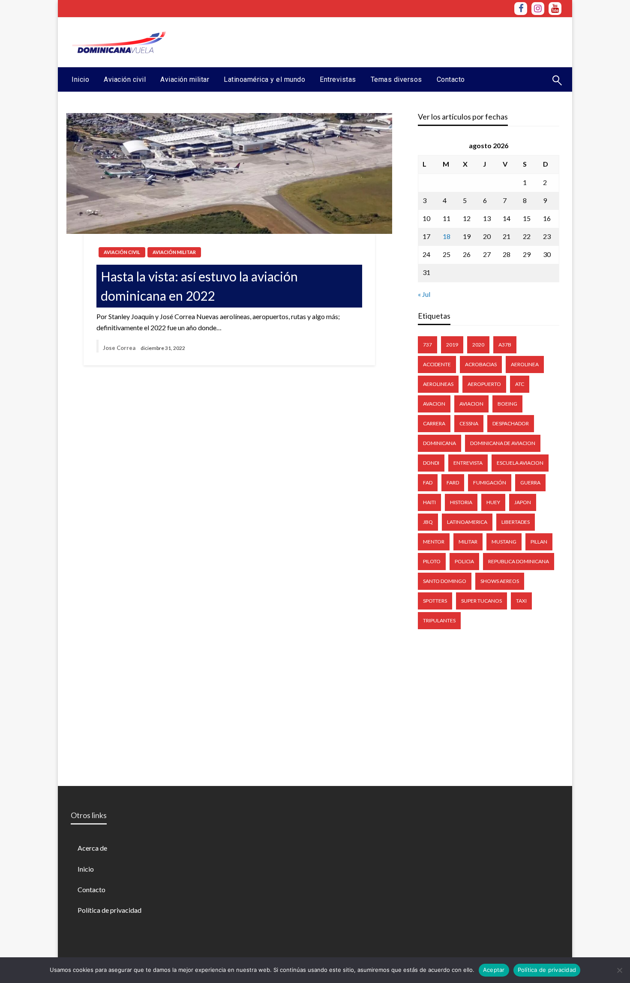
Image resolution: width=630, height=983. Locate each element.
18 (446, 236)
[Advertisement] (405, 41)
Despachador (510, 423)
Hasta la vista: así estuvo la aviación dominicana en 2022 (199, 286)
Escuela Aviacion (520, 463)
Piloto (432, 561)
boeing (507, 403)
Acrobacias (481, 364)
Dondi (431, 463)
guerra (530, 482)
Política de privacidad (109, 910)
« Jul (424, 294)
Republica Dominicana (518, 561)
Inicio (80, 79)
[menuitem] (80, 80)
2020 (478, 344)
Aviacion (471, 403)
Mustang (504, 541)
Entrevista (468, 463)
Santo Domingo (444, 581)
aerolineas (438, 384)
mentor (433, 541)
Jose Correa (119, 347)
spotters (435, 601)
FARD (453, 482)
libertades (515, 522)
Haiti (429, 502)
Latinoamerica (467, 522)
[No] (619, 970)
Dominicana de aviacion (502, 443)
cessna (468, 423)
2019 (452, 344)
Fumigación (489, 482)
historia (461, 502)
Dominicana (439, 443)
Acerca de (92, 848)
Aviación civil (125, 79)
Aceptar (494, 969)
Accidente (437, 364)
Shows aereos (499, 581)
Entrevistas (338, 79)
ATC (519, 384)
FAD (427, 482)
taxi (521, 601)
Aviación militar (184, 79)
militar (468, 541)
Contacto (451, 79)
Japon (522, 502)
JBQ (428, 522)
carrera (434, 423)
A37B (504, 344)
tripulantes (439, 620)
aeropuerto (484, 384)
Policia (464, 561)
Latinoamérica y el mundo (264, 79)
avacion (434, 403)
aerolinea (525, 364)
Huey (493, 502)
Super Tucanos (481, 601)
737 (427, 344)
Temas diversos (396, 79)
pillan (539, 541)
